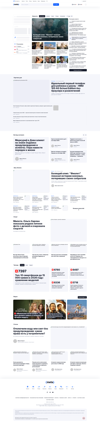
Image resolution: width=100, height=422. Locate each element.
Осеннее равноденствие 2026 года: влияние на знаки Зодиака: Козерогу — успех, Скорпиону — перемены (77, 154)
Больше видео (82, 297)
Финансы (50, 388)
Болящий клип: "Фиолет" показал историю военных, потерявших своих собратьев (68, 176)
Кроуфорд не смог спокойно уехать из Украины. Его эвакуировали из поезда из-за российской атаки (78, 257)
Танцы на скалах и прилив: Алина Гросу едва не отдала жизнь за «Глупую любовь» (62, 52)
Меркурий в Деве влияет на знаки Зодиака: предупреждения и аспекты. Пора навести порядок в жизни (29, 145)
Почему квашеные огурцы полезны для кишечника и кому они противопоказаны (29, 116)
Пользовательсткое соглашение (36, 397)
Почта (27, 1)
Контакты (57, 397)
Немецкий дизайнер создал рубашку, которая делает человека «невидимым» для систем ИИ (58, 274)
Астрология (62, 16)
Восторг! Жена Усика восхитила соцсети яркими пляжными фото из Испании (20, 256)
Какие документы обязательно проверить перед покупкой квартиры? (21, 364)
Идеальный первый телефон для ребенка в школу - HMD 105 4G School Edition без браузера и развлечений (68, 87)
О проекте (74, 397)
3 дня (27, 265)
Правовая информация (49, 397)
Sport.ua (70, 397)
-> (78, 209)
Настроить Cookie (81, 397)
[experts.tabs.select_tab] (84, 135)
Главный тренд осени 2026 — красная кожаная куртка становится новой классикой (30, 112)
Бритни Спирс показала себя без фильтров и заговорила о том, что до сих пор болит (37, 52)
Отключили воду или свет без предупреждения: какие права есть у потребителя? (30, 331)
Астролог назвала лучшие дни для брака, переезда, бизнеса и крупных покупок (78, 364)
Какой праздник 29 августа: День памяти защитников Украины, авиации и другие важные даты (32, 105)
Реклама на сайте (63, 397)
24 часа (22, 265)
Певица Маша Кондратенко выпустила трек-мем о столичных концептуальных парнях (50, 52)
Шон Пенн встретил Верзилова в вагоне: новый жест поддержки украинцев (49, 66)
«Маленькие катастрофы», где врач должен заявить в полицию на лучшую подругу (29, 309)
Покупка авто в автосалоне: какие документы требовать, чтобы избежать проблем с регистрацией (40, 364)
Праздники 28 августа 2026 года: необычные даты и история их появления (58, 286)
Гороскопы (34, 1)
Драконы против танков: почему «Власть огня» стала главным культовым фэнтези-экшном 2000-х (56, 309)
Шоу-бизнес (42, 16)
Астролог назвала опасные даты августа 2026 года (58, 363)
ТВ (46, 1)
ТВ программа (19, 44)
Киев (69, 16)
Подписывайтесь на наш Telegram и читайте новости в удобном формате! (79, 38)
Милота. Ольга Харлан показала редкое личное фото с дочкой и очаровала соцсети (29, 225)
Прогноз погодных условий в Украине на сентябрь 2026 (58, 152)
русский (84, 1)
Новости (23, 1)
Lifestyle (48, 16)
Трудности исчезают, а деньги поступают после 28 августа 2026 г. (77, 140)
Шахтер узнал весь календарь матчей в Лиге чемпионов (59, 255)
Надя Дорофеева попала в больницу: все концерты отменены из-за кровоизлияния (37, 66)
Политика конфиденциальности (22, 397)
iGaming (72, 388)
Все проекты (17, 1)
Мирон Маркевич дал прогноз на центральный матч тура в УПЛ (26, 120)
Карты (39, 1)
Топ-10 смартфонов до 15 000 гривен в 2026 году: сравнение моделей (30, 277)
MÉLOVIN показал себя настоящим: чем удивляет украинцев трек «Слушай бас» (62, 66)
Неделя (30, 265)
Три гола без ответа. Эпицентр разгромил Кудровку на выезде (40, 256)
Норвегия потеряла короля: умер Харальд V (56, 208)
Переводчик (43, 1)
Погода (30, 1)
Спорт (52, 16)
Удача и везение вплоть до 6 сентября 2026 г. (58, 139)
